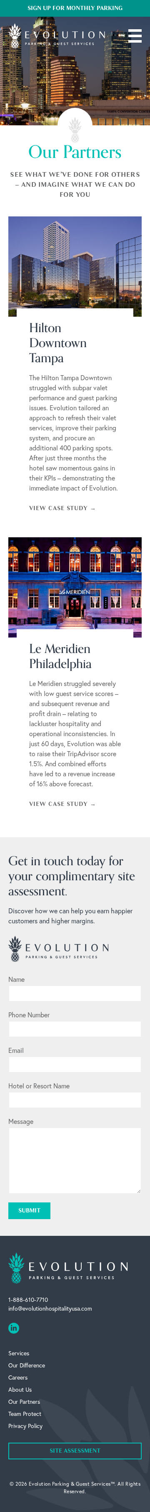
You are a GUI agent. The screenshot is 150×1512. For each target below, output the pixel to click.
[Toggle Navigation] (135, 36)
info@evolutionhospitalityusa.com (50, 1308)
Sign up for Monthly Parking (75, 8)
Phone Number (29, 1014)
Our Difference (26, 1365)
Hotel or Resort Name (39, 1085)
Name (16, 979)
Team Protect (24, 1414)
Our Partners (24, 1401)
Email (16, 1050)
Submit (29, 1211)
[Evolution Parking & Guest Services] (56, 35)
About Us (20, 1389)
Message (20, 1121)
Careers (18, 1377)
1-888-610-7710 (28, 1300)
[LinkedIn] (13, 1328)
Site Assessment (75, 1451)
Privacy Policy (25, 1426)
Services (18, 1353)
